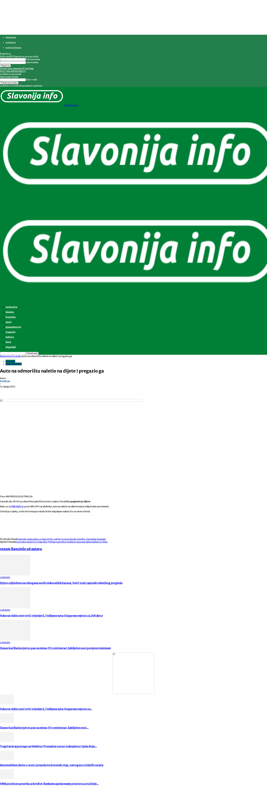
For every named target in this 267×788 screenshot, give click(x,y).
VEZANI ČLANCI (10, 549)
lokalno (10, 312)
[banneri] (133, 693)
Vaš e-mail (31, 79)
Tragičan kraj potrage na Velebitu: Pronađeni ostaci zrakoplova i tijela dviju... (48, 746)
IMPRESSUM (11, 37)
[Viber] (65, 391)
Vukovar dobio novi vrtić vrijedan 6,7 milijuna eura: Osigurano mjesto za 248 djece (51, 615)
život (8, 342)
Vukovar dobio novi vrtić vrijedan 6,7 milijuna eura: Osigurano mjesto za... (46, 709)
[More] (75, 391)
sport (9, 322)
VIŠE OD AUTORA (31, 549)
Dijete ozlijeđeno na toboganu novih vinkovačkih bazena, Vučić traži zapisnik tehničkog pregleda (61, 583)
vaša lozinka (32, 62)
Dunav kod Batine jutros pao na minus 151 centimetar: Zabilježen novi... (44, 727)
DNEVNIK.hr (17, 506)
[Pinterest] (45, 391)
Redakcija (5, 381)
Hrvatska (11, 317)
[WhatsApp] (55, 391)
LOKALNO (5, 577)
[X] (35, 391)
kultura (10, 337)
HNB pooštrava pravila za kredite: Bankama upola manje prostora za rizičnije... (49, 783)
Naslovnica (5, 356)
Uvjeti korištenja (13, 47)
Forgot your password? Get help (17, 68)
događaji (11, 347)
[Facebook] (25, 391)
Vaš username (33, 59)
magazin (10, 332)
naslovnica (11, 307)
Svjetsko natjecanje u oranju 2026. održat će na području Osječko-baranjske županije (62, 539)
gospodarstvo (13, 327)
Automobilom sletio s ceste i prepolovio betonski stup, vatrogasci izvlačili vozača (51, 765)
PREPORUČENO (14, 364)
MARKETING (11, 42)
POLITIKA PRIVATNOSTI (13, 71)
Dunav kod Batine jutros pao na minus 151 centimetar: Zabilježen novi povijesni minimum (55, 648)
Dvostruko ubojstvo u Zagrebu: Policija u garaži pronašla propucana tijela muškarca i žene (61, 541)
